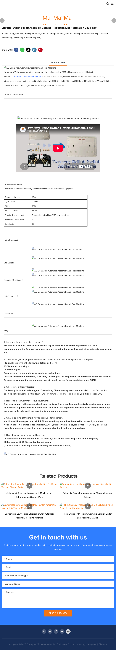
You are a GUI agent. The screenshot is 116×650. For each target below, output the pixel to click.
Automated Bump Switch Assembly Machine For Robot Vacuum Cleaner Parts (29, 495)
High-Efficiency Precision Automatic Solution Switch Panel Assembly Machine (87, 516)
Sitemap (102, 644)
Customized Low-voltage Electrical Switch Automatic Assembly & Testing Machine (29, 516)
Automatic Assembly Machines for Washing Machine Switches (88, 495)
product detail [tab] (58, 62)
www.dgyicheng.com (87, 644)
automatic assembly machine (27, 76)
